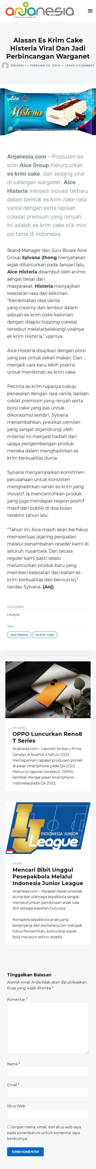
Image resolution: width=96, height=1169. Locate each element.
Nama (13, 1064)
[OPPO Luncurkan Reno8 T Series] (48, 689)
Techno (19, 727)
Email (13, 1085)
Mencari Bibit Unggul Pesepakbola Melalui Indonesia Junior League (48, 876)
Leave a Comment (80, 65)
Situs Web (16, 1106)
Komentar (17, 999)
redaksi (17, 65)
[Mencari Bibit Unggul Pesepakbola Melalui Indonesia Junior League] (48, 828)
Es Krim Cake (44, 635)
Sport (18, 863)
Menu (90, 11)
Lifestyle (13, 614)
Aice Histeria (19, 635)
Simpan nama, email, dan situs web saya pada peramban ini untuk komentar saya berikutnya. (44, 1133)
